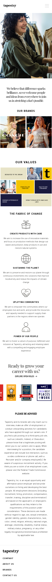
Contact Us (10, 575)
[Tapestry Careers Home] (11, 551)
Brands (7, 570)
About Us (8, 564)
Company (8, 558)
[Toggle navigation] (46, 4)
